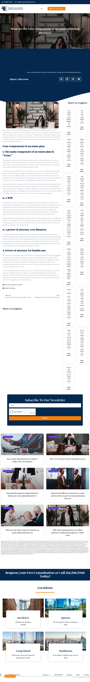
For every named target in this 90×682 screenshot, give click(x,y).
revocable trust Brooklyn (50, 546)
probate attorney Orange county (13, 543)
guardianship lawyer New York (73, 552)
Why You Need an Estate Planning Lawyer (82, 117)
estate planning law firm (15, 9)
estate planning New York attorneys (30, 551)
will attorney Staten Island (59, 547)
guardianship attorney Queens (30, 552)
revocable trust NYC (82, 546)
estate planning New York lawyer (52, 551)
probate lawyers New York (40, 545)
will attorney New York (37, 547)
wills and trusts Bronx (20, 548)
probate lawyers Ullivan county (76, 545)
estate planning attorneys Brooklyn (75, 550)
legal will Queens (22, 541)
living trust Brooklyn (36, 541)
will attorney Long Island (29, 547)
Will (21, 285)
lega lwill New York (11, 541)
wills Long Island (27, 550)
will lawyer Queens (6, 548)
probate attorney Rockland (43, 543)
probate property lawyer (41, 546)
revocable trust (11, 547)
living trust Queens (62, 541)
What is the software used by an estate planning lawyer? (69, 375)
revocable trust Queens (5, 547)
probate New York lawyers (55, 550)
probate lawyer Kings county (6, 545)
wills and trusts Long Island (37, 548)
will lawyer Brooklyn (66, 547)
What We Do (59, 675)
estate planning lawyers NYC (46, 550)
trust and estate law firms (65, 550)
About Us (46, 675)
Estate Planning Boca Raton (83, 548)
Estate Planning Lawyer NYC (83, 552)
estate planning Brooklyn (8, 551)
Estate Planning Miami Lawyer (20, 550)
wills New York (32, 550)
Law (17, 285)
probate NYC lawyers (24, 546)
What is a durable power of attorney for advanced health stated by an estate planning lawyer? (69, 304)
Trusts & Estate (15, 8)
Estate (13, 285)
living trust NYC (56, 541)
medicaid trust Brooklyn (77, 541)
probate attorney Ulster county (73, 543)
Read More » (69, 133)
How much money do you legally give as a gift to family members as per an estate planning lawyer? (69, 224)
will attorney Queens (50, 547)
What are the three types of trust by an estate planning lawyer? (69, 186)
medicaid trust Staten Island (30, 542)
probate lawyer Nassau (24, 545)
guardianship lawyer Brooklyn (52, 552)
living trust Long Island (42, 541)
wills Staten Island (38, 550)
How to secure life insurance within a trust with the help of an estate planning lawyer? (82, 343)
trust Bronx (16, 547)
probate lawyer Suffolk (67, 545)
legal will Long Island (4, 541)
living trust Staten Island (69, 541)
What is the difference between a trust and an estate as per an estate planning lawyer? (82, 152)
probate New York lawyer (8, 546)
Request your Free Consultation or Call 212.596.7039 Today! (45, 574)
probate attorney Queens (34, 543)
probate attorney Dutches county (69, 542)
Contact (86, 675)
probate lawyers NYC (49, 545)
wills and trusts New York (46, 548)
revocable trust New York (74, 546)
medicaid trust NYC (15, 542)
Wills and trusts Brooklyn (29, 548)
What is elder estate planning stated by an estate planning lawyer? (82, 258)
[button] (41, 8)
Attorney (7, 285)
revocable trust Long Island (58, 546)
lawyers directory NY (66, 546)
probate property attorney (32, 546)
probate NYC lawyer (16, 546)
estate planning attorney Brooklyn (41, 551)
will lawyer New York (81, 547)
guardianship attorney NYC (20, 552)
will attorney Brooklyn (21, 547)
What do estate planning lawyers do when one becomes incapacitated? (82, 300)
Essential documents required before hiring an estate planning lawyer (69, 149)
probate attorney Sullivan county (61, 543)
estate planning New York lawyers (64, 551)
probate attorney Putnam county (24, 543)
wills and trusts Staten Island (70, 548)
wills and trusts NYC (53, 548)
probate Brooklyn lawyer (82, 543)
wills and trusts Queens (61, 548)
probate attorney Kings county (80, 542)
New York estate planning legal (41, 542)
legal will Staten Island (29, 541)
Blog (78, 675)
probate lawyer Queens (32, 545)
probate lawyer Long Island (15, 545)
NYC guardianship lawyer (59, 542)
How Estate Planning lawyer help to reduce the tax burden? (69, 119)
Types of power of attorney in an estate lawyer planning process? (69, 339)
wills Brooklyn (77, 548)
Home (28, 72)
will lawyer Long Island (74, 547)
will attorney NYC (44, 547)
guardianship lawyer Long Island (62, 552)
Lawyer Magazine (12, 550)
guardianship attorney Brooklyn (75, 551)
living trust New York (50, 541)
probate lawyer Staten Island (58, 545)
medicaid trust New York (7, 542)
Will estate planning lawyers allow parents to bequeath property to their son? (82, 188)
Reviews (69, 675)
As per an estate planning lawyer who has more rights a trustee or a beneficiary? (82, 222)
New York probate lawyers (50, 542)
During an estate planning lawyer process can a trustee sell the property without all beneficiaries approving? (69, 263)
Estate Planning (9, 288)
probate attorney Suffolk (52, 543)
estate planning (37, 130)
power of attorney (9, 239)
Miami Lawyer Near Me (5, 550)
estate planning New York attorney (18, 551)
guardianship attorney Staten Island (41, 552)
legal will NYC (16, 541)
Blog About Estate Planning (38, 72)
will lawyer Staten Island (13, 548)
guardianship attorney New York (10, 552)
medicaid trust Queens (22, 542)
